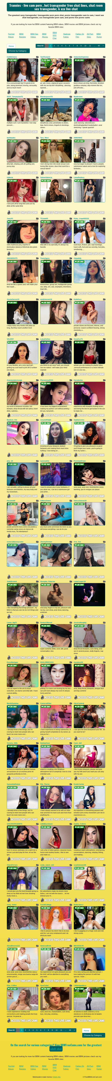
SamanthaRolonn (13, 784)
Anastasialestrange (14, 380)
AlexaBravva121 (13, 946)
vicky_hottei (11, 905)
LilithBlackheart (46, 824)
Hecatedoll (11, 501)
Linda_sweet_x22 (47, 865)
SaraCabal (44, 985)
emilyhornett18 (46, 299)
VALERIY (10, 339)
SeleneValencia (46, 177)
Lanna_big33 (12, 623)
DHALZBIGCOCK (47, 662)
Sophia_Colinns (80, 824)
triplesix (10, 177)
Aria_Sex (77, 542)
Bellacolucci (78, 905)
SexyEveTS (78, 339)
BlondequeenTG (46, 97)
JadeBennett (12, 581)
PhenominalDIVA (46, 380)
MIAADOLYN (79, 946)
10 (85, 46)
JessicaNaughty (80, 623)
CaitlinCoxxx (12, 57)
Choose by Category (18, 51)
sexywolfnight (45, 420)
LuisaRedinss (79, 177)
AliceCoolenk (79, 703)
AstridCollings (45, 905)
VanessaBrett (45, 946)
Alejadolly (77, 258)
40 (99, 46)
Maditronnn (78, 97)
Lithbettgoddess (80, 985)
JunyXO (10, 219)
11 (90, 46)
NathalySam (45, 743)
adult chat (56, 1049)
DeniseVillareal (46, 623)
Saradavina (78, 380)
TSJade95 (44, 219)
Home (11, 46)
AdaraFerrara (12, 865)
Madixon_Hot (12, 420)
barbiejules (11, 138)
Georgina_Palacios (47, 581)
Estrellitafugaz (12, 662)
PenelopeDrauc (80, 461)
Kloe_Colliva (12, 985)
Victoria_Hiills (12, 743)
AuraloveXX (78, 662)
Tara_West (44, 138)
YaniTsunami (45, 57)
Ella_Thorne (45, 784)
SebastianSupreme (81, 57)
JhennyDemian (46, 542)
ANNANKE (78, 138)
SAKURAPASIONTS (14, 824)
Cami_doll (78, 743)
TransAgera (44, 258)
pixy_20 (10, 461)
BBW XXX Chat (55, 35)
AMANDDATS (12, 258)
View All (40, 46)
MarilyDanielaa (12, 703)
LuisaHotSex (45, 339)
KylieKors (78, 299)
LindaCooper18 (80, 581)
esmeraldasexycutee (15, 542)
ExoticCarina (79, 784)
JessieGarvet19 (13, 299)
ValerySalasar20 (80, 501)
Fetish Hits (57, 1077)
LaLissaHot (44, 461)
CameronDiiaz (45, 703)
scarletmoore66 (80, 865)
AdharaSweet (45, 501)
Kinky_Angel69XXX (81, 219)
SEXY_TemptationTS (15, 97)
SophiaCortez (79, 420)
